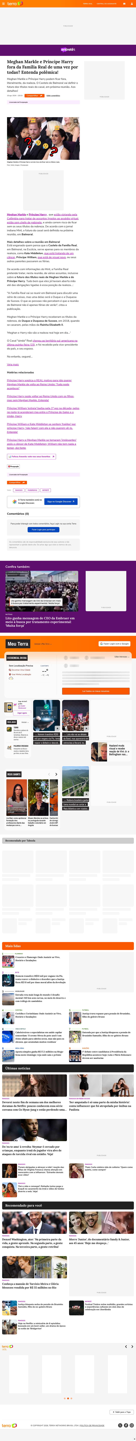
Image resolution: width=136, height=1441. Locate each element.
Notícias (8, 614)
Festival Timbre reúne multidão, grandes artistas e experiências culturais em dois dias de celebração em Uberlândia (109, 1307)
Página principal (15, 4)
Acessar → (25, 722)
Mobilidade (19, 991)
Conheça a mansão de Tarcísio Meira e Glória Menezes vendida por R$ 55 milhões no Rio (30, 1285)
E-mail (124, 4)
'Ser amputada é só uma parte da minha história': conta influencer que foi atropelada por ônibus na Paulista (100, 1106)
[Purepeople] (13, 467)
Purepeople (32, 490)
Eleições (85, 1048)
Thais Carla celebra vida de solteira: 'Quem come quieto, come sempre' (109, 1168)
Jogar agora (22, 713)
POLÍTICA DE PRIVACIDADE (92, 1425)
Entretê (45, 490)
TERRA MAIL (87, 4)
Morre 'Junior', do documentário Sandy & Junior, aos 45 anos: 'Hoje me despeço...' (99, 1241)
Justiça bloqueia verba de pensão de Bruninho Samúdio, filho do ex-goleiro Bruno (40, 1305)
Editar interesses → (122, 656)
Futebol (85, 1010)
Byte (17, 973)
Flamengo (19, 954)
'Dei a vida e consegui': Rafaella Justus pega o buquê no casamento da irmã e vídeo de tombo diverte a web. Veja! (41, 1189)
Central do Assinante (106, 4)
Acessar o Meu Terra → (43, 643)
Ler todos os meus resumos (95, 691)
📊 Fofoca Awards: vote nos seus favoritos (29, 456)
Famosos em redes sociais (79, 1099)
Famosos (18, 490)
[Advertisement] (89, 1189)
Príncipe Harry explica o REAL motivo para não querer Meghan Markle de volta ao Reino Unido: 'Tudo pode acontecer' (39, 384)
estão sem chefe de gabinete (24, 222)
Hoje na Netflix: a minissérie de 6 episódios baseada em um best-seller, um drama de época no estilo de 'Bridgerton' (41, 1326)
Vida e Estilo (20, 1029)
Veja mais (13, 364)
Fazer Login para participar (43, 529)
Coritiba (18, 1010)
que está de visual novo (52, 257)
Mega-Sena (19, 1048)
